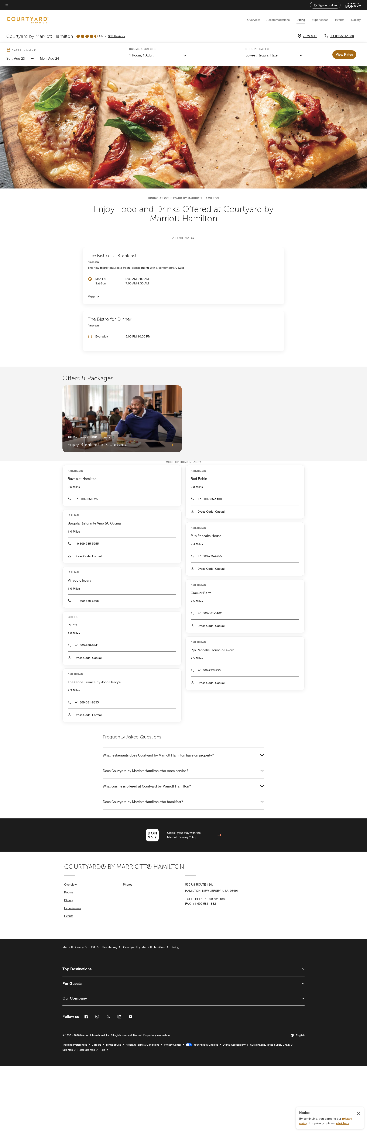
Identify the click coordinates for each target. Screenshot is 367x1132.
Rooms (68, 892)
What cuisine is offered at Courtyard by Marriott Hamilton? (147, 786)
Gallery (356, 19)
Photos (127, 884)
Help (102, 1049)
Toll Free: (205, 899)
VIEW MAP (310, 36)
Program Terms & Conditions (142, 1044)
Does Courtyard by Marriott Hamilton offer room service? (145, 771)
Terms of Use (113, 1044)
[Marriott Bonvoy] (351, 5)
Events (339, 19)
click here (342, 1123)
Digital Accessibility (234, 1044)
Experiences (320, 19)
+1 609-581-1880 (342, 36)
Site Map (67, 1049)
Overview (253, 19)
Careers (96, 1044)
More (91, 296)
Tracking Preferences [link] (74, 1044)
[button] (325, 5)
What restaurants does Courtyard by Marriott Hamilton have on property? (158, 755)
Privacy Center (172, 1044)
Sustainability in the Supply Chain (270, 1044)
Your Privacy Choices (205, 1044)
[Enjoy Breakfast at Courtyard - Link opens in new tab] (122, 418)
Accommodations (278, 19)
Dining (300, 19)
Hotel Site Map (86, 1049)
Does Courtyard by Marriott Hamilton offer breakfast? (143, 802)
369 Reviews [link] (116, 36)
